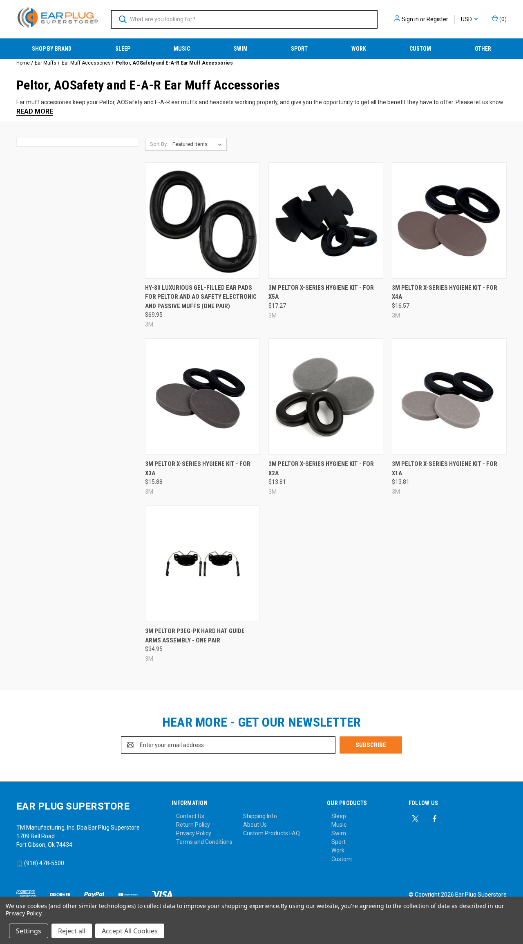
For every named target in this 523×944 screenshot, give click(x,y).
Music (182, 48)
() (502, 19)
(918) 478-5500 (43, 863)
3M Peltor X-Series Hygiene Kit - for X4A (444, 292)
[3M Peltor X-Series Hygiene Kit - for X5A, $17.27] (326, 220)
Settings (28, 930)
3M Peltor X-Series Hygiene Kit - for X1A (444, 468)
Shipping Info (260, 816)
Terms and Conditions (204, 842)
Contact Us (190, 816)
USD (467, 19)
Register (437, 19)
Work (358, 48)
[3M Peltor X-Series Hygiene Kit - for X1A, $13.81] (449, 396)
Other (483, 48)
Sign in (410, 19)
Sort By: (159, 144)
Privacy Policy (193, 833)
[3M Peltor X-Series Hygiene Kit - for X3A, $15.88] (202, 396)
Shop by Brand (52, 48)
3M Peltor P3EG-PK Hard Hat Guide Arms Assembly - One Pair (195, 635)
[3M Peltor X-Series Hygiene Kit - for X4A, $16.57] (449, 220)
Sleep (122, 48)
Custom (420, 48)
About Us (255, 824)
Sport (299, 48)
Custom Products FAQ (271, 833)
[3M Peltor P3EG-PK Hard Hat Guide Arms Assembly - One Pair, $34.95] (202, 563)
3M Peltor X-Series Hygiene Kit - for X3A (197, 468)
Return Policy (193, 824)
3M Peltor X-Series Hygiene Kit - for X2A (321, 468)
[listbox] (198, 144)
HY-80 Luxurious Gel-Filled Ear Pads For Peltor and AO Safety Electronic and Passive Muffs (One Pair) (201, 297)
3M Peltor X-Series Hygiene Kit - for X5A (321, 292)
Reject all (71, 930)
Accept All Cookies (130, 930)
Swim (241, 48)
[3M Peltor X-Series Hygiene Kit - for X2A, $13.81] (326, 396)
